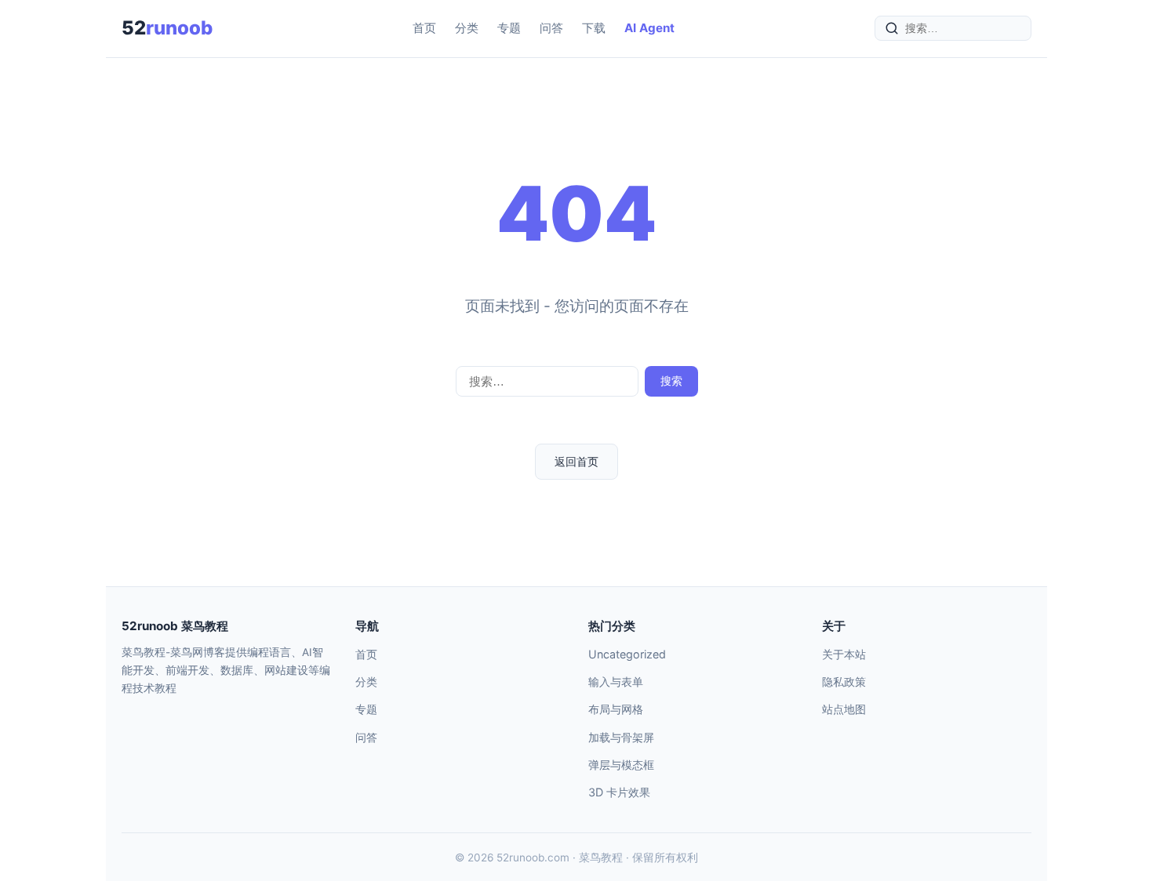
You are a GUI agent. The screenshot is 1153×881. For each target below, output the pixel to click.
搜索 (671, 381)
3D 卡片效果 (619, 792)
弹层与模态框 (621, 764)
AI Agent (649, 27)
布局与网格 (615, 709)
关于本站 (844, 654)
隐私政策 (844, 681)
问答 (551, 27)
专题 (509, 27)
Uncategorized (627, 654)
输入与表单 (615, 681)
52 (167, 27)
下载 (594, 27)
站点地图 (844, 709)
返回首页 (576, 461)
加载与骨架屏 (621, 737)
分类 (466, 27)
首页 (424, 27)
